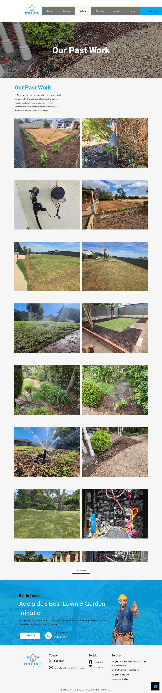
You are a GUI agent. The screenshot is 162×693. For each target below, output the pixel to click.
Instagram (98, 667)
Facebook (98, 662)
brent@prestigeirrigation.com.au (69, 668)
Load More (81, 570)
